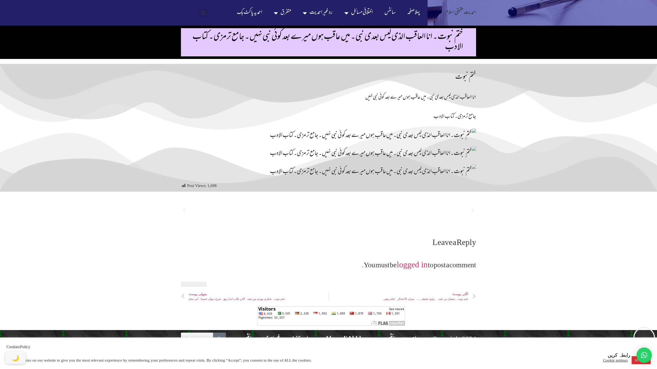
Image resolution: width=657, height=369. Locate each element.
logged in (412, 264)
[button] (203, 13)
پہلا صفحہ (413, 12)
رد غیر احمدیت (321, 12)
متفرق (286, 12)
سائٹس (390, 12)
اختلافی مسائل (362, 12)
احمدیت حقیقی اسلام (460, 12)
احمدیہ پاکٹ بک (249, 12)
